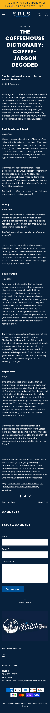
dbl (41, 483)
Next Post (43, 502)
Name (6, 536)
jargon (5, 486)
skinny (35, 486)
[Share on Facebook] (20, 496)
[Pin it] (29, 496)
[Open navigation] (3, 14)
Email (5, 549)
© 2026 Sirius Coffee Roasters (14, 703)
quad (28, 486)
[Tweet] (25, 496)
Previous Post (9, 502)
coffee (24, 483)
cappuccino (14, 483)
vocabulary (7, 490)
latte (11, 486)
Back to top (25, 602)
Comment (8, 561)
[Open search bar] (39, 14)
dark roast (33, 483)
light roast (20, 486)
